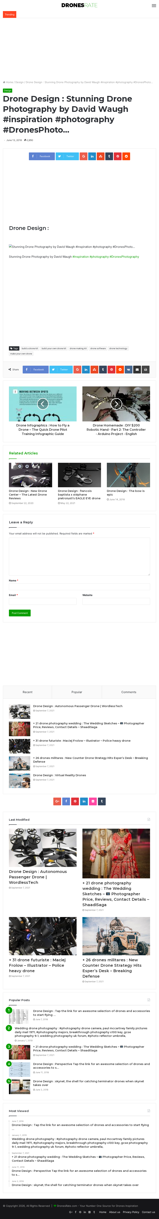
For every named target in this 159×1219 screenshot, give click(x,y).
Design (19, 82)
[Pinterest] (75, 801)
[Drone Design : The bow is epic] (128, 475)
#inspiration (81, 256)
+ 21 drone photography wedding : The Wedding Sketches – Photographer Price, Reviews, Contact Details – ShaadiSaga (88, 725)
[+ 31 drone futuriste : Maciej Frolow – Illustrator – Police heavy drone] (19, 746)
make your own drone (21, 353)
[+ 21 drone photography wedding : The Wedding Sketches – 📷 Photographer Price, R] (19, 729)
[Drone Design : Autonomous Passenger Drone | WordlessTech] (19, 711)
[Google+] (57, 801)
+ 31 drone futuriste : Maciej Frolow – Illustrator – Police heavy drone (81, 740)
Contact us (148, 1212)
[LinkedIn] (84, 801)
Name (13, 580)
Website (87, 595)
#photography (99, 256)
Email (13, 595)
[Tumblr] (102, 801)
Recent (27, 692)
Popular (77, 692)
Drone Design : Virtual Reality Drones (59, 775)
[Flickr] (93, 801)
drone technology (118, 348)
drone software (98, 348)
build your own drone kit (54, 348)
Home (9, 82)
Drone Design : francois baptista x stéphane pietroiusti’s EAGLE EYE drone (79, 494)
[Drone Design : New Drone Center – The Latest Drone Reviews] (30, 475)
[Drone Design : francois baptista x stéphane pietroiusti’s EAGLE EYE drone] (79, 475)
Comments (128, 692)
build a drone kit (30, 348)
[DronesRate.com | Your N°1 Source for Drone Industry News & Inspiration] (79, 5)
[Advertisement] (79, 49)
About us (114, 1212)
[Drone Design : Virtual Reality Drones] (19, 781)
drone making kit (78, 348)
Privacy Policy (131, 1212)
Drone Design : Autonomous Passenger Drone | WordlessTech (78, 706)
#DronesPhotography (124, 256)
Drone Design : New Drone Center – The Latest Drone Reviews (28, 494)
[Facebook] (66, 801)
